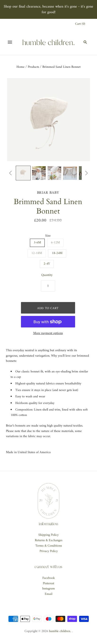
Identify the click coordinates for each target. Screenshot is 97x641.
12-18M (36, 253)
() (80, 24)
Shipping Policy (48, 535)
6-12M (55, 243)
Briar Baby (48, 193)
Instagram (48, 589)
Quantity (47, 275)
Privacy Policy (49, 551)
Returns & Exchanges (48, 540)
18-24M (57, 253)
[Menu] (10, 42)
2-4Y (47, 264)
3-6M (37, 243)
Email (48, 594)
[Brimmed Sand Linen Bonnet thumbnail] (23, 173)
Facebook (48, 578)
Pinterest (48, 583)
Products (33, 67)
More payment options (48, 333)
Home (20, 67)
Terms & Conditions (48, 546)
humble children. (60, 631)
